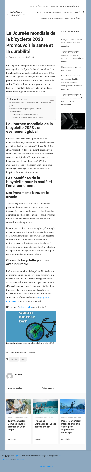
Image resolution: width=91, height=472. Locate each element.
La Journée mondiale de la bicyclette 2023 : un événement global (30, 104)
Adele (39, 439)
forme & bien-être (72, 18)
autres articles (25, 306)
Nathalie (13, 439)
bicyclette (14, 359)
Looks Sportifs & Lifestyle (52, 18)
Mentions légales (45, 466)
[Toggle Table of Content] (50, 99)
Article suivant (48, 388)
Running (54, 6)
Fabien (11, 57)
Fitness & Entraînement (70, 6)
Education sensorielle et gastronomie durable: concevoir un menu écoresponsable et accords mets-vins (71, 82)
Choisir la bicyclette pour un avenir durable (28, 117)
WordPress (21, 459)
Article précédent (15, 388)
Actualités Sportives (39, 6)
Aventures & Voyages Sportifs (49, 12)
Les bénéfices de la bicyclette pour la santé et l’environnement (25, 110)
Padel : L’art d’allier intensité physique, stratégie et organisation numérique (71, 427)
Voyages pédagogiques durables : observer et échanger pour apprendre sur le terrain (72, 56)
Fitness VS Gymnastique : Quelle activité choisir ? (45, 424)
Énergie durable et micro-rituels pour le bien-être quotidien (71, 42)
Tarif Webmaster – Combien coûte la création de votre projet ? (17, 425)
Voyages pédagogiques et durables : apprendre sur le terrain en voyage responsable (72, 99)
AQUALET (16, 11)
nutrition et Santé (72, 12)
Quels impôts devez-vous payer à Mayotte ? (71, 69)
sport (23, 359)
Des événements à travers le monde (25, 114)
